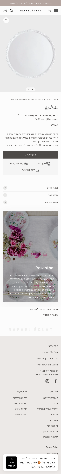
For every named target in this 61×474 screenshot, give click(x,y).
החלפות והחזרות (20, 397)
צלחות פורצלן (52, 425)
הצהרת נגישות (21, 414)
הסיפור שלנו (52, 453)
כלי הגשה (37, 99)
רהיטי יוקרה (53, 420)
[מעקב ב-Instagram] (47, 381)
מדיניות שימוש (21, 408)
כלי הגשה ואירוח (46, 99)
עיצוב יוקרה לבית (50, 397)
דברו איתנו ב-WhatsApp (47, 358)
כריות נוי (54, 414)
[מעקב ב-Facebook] (55, 381)
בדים (56, 403)
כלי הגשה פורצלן (50, 431)
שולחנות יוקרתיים (50, 436)
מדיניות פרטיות (20, 403)
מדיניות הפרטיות (44, 466)
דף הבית (55, 99)
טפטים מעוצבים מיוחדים (47, 408)
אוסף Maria (52, 119)
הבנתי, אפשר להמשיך (11, 462)
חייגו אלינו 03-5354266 (47, 364)
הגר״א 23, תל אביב (49, 352)
